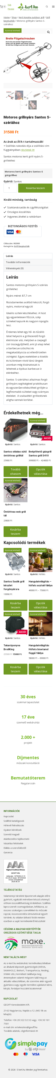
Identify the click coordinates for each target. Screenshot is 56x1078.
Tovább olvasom (15, 471)
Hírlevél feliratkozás (14, 825)
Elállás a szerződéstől (15, 847)
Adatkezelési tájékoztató (16, 838)
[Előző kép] (7, 70)
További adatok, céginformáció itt (21, 1030)
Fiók (9, 5)
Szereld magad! (11, 834)
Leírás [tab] (9, 256)
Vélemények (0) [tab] (15, 268)
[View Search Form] (47, 6)
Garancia (8, 852)
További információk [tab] (18, 262)
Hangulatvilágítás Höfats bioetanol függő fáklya (39, 649)
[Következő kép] (48, 70)
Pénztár (11, 9)
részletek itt (27, 150)
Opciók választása (40, 471)
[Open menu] (53, 6)
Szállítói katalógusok (14, 820)
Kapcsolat (9, 816)
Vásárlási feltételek (13, 843)
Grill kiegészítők (21, 246)
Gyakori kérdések (13, 829)
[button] (48, 32)
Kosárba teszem (35, 188)
